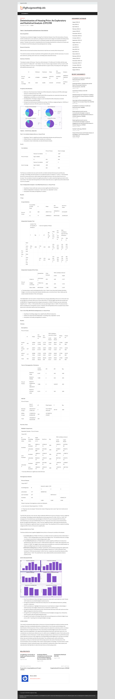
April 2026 (74, 26)
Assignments (24, 13)
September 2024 (76, 67)
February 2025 (75, 56)
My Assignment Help (32, 692)
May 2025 (74, 49)
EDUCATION (22, 18)
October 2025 (75, 38)
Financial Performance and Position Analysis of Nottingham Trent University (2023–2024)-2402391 (83, 134)
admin (32, 25)
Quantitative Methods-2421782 (79, 90)
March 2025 (75, 53)
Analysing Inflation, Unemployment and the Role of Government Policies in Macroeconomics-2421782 (44, 657)
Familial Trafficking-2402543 (79, 128)
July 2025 (74, 44)
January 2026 (75, 31)
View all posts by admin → (35, 678)
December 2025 (76, 33)
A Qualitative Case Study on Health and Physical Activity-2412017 (27, 656)
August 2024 (75, 69)
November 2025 (76, 35)
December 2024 (76, 60)
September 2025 (76, 40)
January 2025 (75, 58)
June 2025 (74, 47)
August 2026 (75, 22)
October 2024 (75, 65)
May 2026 (74, 24)
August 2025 (75, 42)
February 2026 (75, 29)
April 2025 (74, 51)
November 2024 (76, 63)
